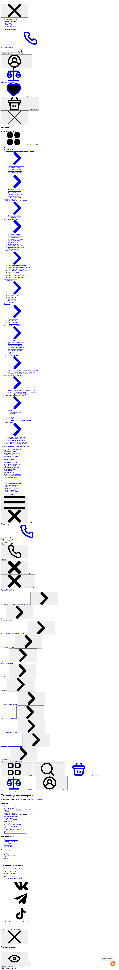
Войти (6, 853)
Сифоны (4, 690)
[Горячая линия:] (14, 552)
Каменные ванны (7, 495)
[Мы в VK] (21, 891)
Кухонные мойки (7, 663)
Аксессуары (5, 760)
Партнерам (8, 25)
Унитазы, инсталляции (9, 704)
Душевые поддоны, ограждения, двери (15, 604)
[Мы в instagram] (21, 920)
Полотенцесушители (8, 718)
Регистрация (11, 968)
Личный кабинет (10, 855)
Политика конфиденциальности (16, 921)
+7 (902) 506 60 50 (18, 29)
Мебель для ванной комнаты (11, 746)
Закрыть (3, 559)
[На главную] (7, 47)
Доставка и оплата (11, 20)
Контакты (7, 23)
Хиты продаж (9, 858)
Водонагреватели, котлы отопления (14, 633)
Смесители (5, 661)
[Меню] (14, 502)
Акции (6, 860)
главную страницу (35, 799)
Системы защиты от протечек (11, 761)
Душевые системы (8, 647)
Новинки (7, 856)
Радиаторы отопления (9, 732)
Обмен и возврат (10, 21)
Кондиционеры (6, 589)
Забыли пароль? (7, 966)
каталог (19, 799)
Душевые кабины (7, 591)
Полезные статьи (10, 26)
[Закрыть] (14, 516)
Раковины (5, 677)
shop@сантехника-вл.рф (13, 878)
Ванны (3, 618)
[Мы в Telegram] (21, 905)
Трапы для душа (7, 620)
